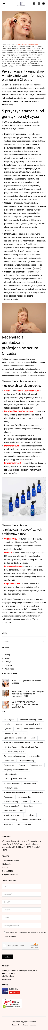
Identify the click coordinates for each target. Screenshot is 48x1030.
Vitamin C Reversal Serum (31, 820)
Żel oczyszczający (24, 824)
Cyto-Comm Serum (26, 411)
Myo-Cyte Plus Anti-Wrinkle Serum (15, 52)
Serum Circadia (36, 61)
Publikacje (9, 665)
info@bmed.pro (8, 976)
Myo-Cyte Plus (10, 411)
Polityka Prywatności (10, 874)
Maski (33, 738)
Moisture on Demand (34, 50)
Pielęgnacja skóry (33, 56)
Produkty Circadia (33, 57)
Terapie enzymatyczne (12, 815)
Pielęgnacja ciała (18, 56)
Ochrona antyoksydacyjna (14, 751)
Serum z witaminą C (9, 63)
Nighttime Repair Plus (29, 747)
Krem (18, 729)
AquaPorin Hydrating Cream (31, 720)
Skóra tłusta (22, 63)
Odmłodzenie (28, 54)
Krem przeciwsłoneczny (33, 729)
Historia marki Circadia (10, 861)
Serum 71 (26, 61)
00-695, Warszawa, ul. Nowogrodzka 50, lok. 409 (20, 971)
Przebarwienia (25, 59)
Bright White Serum (10, 46)
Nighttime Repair (10, 747)
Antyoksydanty (10, 720)
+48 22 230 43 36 (8, 973)
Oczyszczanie (9, 761)
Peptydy (22, 765)
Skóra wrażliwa (34, 63)
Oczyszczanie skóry (14, 54)
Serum (19, 61)
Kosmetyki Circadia (27, 48)
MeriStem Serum (20, 50)
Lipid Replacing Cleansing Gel (15, 738)
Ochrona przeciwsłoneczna (14, 756)
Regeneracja (36, 59)
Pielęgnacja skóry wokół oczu (13, 57)
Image (7, 658)
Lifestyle (25, 44)
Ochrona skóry (35, 756)
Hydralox (15, 48)
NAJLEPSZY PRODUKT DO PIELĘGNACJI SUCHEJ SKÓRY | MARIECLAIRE (25, 704)
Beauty (18, 44)
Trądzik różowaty (22, 65)
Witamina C (8, 824)
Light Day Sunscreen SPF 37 (14, 733)
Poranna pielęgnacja (12, 783)
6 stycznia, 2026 (8, 44)
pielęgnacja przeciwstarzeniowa (16, 770)
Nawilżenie (33, 52)
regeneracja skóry (25, 797)
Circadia (22, 46)
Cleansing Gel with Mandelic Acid (27, 724)
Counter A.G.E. (32, 46)
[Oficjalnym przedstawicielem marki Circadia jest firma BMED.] (21, 3)
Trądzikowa (33, 65)
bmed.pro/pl (6, 979)
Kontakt (5, 868)
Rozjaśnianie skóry (9, 61)
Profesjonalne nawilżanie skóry (16, 792)
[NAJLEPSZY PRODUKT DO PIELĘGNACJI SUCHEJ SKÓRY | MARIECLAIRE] (5, 705)
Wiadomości (34, 44)
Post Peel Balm (30, 783)
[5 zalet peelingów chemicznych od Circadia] (5, 683)
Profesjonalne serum (10, 59)
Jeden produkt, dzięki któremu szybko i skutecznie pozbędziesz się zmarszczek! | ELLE (28, 693)
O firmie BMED (7, 871)
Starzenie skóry (8, 65)
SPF (21, 811)
